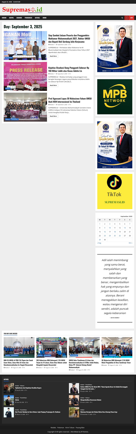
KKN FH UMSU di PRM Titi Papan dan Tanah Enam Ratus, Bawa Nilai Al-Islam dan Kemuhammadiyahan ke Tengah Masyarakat (18, 362)
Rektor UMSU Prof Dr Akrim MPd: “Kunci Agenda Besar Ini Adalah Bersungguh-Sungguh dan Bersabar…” (74, 388)
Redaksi (105, 365)
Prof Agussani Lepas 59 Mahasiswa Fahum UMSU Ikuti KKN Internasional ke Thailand (25, 107)
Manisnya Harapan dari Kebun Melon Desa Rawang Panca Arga (74, 412)
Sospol (11, 18)
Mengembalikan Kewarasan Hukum (74, 400)
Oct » (130, 243)
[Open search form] (122, 18)
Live (131, 18)
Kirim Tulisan (69, 428)
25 (115, 236)
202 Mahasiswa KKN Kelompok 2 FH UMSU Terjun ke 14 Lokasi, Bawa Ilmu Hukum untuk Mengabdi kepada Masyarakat (51, 362)
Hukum (4, 18)
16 (105, 232)
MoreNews (74, 432)
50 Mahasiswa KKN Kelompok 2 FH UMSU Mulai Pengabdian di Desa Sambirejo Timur (116, 361)
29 (100, 240)
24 (110, 236)
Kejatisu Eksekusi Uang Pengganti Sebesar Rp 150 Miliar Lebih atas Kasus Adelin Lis (25, 76)
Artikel (37, 18)
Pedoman (60, 428)
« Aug (99, 243)
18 (115, 232)
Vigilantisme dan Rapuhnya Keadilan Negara (9, 388)
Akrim (9, 400)
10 (110, 228)
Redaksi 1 (52, 44)
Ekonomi (19, 18)
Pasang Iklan (80, 428)
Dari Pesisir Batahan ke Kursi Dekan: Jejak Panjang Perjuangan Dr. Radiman (9, 412)
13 (125, 228)
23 (105, 236)
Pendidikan (28, 18)
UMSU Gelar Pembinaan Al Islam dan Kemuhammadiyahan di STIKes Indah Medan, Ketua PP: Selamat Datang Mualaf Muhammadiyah (84, 363)
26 (120, 236)
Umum (44, 18)
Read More (54, 56)
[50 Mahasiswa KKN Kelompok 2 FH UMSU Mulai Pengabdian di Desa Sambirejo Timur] (117, 347)
